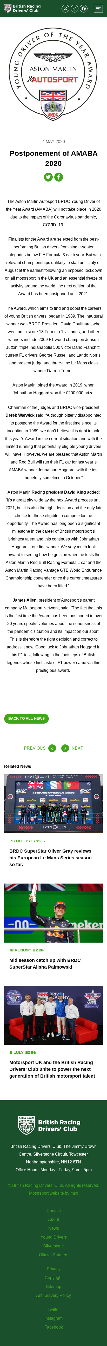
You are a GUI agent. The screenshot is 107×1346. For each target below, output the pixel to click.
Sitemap (53, 1286)
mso (74, 1193)
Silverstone (53, 1246)
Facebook (53, 1327)
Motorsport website (46, 1193)
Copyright (54, 1278)
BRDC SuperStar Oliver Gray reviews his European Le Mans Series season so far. (50, 857)
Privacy (54, 1269)
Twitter (54, 1309)
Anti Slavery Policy (53, 1295)
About (53, 1219)
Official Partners (53, 1255)
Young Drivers (54, 1237)
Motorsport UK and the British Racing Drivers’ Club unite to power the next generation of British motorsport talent (52, 1069)
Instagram (53, 1318)
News (53, 1228)
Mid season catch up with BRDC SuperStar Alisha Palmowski (45, 964)
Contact (53, 1210)
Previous (35, 748)
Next (77, 748)
